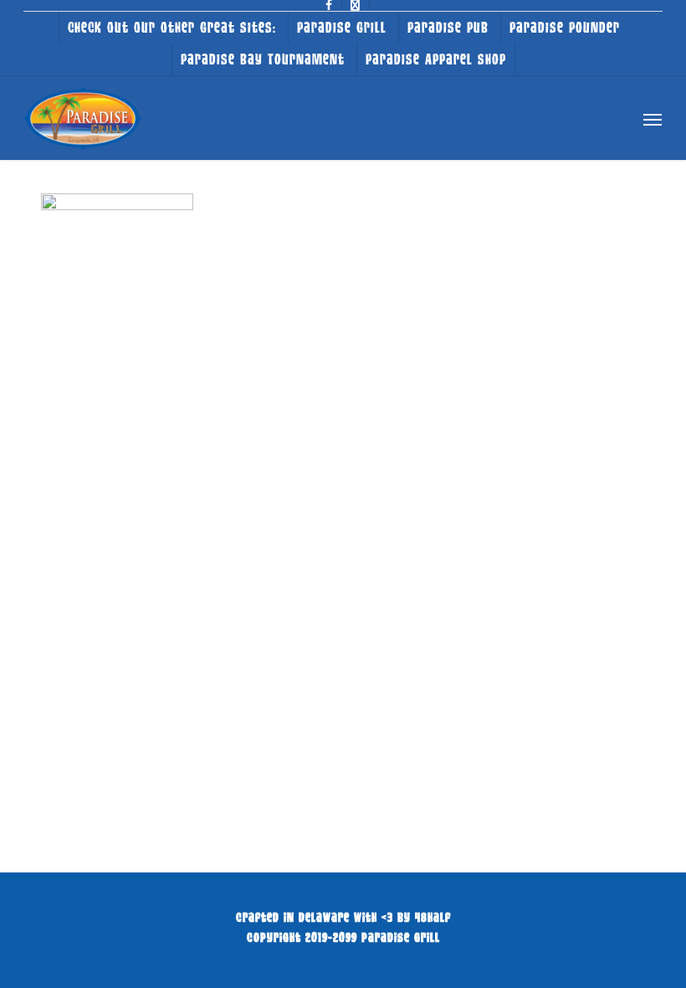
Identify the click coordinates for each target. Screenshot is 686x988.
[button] (652, 119)
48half (433, 916)
